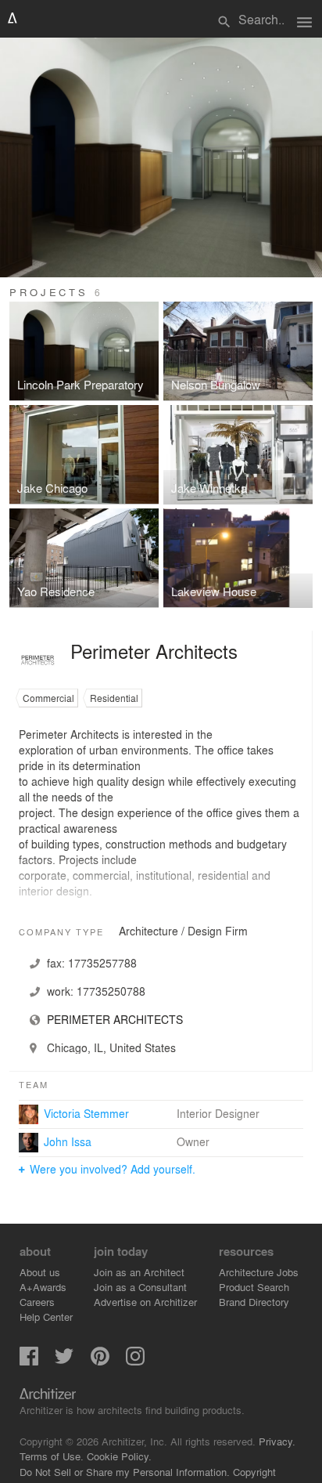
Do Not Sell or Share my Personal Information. (125, 1471)
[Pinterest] (100, 1361)
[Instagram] (135, 1361)
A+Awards (43, 1286)
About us (40, 1271)
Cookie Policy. (119, 1456)
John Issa (67, 1141)
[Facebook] (29, 1361)
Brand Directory (254, 1301)
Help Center (46, 1316)
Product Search (254, 1286)
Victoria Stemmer (86, 1113)
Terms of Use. (52, 1456)
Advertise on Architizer (145, 1301)
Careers (37, 1301)
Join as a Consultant (140, 1286)
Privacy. (277, 1441)
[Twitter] (64, 1361)
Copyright (254, 1471)
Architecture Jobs (259, 1271)
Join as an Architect (139, 1271)
